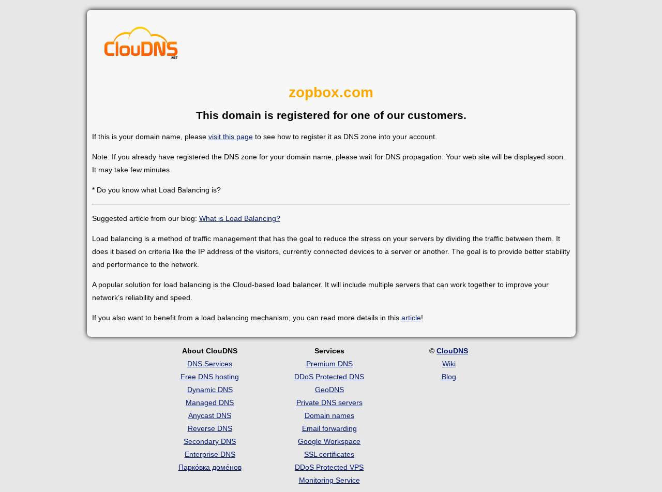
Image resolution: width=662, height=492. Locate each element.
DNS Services (209, 364)
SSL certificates (329, 454)
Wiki (449, 364)
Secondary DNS (210, 441)
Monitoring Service (329, 480)
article (411, 318)
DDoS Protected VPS (329, 467)
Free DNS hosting (209, 376)
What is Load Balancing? (239, 218)
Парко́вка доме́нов (210, 467)
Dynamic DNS (210, 389)
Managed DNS (210, 402)
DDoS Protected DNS (329, 376)
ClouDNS (452, 351)
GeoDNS (329, 389)
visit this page (230, 136)
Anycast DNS (209, 415)
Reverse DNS (210, 428)
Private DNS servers (329, 402)
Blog (449, 376)
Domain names (329, 415)
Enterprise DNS (210, 454)
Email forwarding (329, 428)
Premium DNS (329, 364)
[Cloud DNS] (141, 45)
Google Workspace (329, 441)
